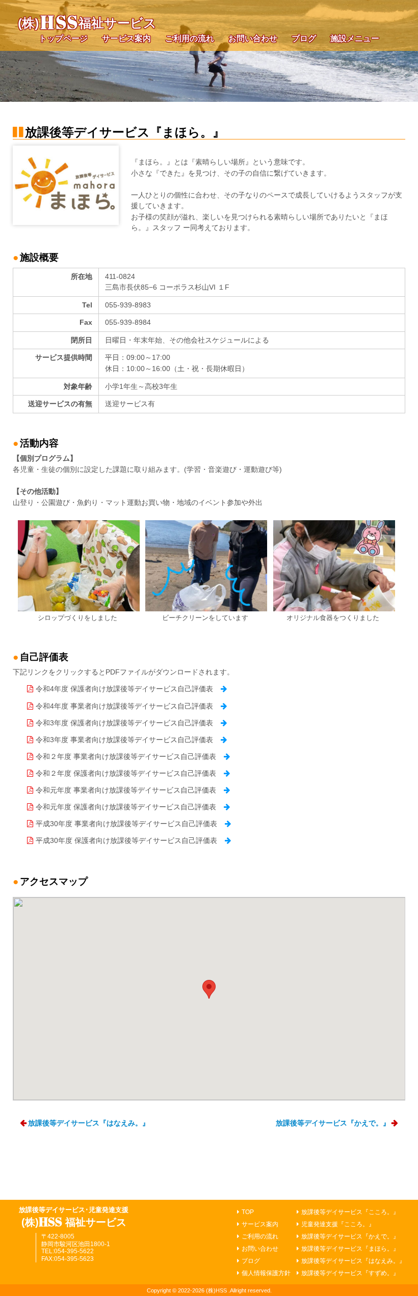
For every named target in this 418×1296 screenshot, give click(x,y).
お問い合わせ (252, 38)
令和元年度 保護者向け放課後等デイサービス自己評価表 (126, 807)
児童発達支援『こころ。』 (338, 1224)
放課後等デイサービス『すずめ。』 (350, 1273)
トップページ (63, 38)
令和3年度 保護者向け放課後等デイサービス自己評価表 (124, 723)
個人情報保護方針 (266, 1273)
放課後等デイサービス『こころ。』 (350, 1212)
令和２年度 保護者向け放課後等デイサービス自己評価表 (126, 773)
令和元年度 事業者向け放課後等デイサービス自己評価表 (126, 790)
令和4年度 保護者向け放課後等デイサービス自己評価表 (124, 689)
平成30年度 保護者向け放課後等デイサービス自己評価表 (126, 840)
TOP (248, 1212)
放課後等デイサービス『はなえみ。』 (88, 1123)
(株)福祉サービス (87, 23)
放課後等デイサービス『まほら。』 (350, 1248)
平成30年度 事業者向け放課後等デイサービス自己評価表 (126, 824)
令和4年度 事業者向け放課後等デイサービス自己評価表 (124, 706)
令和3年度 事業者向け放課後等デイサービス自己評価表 (124, 740)
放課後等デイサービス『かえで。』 (333, 1123)
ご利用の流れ (189, 38)
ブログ (304, 38)
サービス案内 (126, 38)
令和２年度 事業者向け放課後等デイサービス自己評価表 (126, 756)
